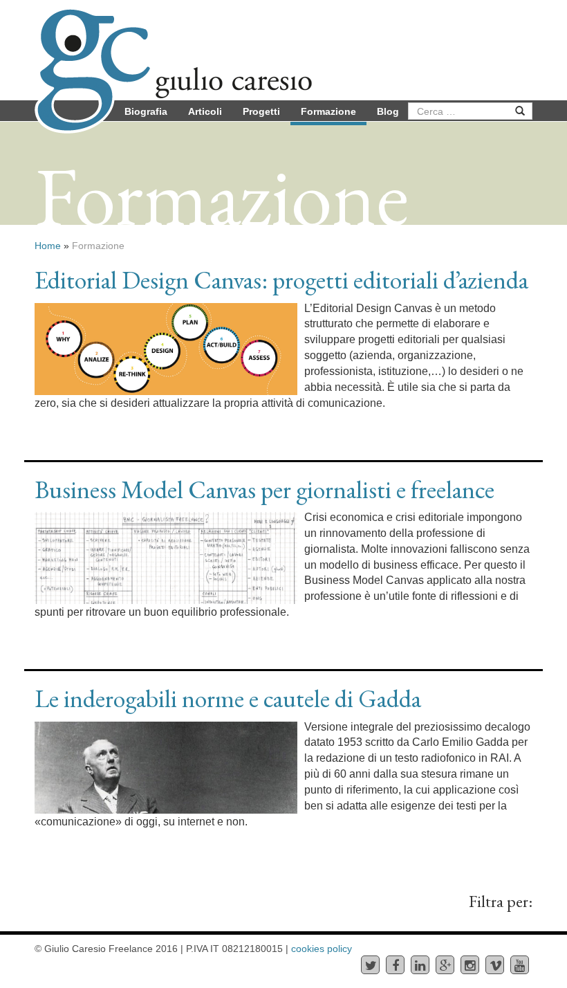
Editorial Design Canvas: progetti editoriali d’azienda (281, 280)
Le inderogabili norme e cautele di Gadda (228, 698)
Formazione (328, 111)
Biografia (145, 111)
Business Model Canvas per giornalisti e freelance (264, 489)
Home (48, 245)
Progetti (261, 111)
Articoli (205, 111)
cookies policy (321, 948)
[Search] (520, 111)
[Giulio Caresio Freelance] (173, 41)
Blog (388, 111)
